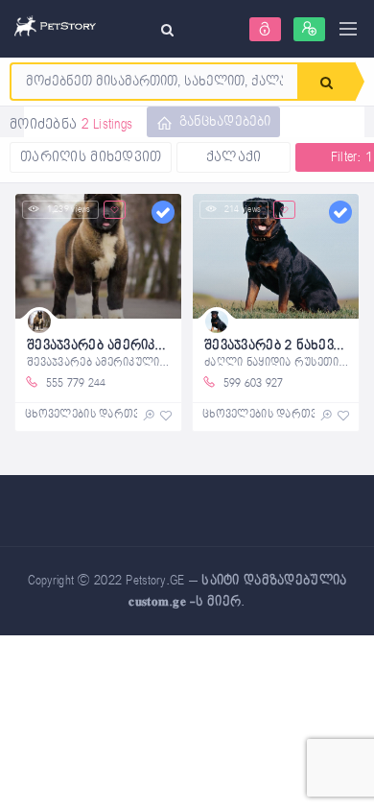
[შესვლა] (265, 29)
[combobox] (154, 81)
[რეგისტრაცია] (309, 29)
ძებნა (326, 81)
